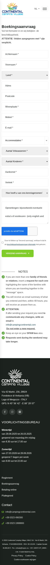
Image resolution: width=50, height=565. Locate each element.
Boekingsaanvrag (10, 484)
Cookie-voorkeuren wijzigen (25, 560)
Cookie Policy (30, 556)
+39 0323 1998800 (14, 523)
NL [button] (36, 9)
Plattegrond (7, 495)
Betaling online (9, 490)
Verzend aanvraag (16, 253)
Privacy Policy (17, 556)
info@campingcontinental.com (20, 512)
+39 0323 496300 (14, 517)
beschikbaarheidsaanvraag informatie (21, 244)
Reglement (7, 478)
